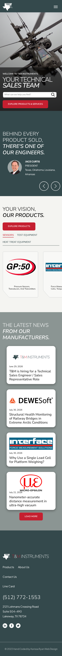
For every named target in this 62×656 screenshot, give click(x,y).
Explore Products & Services (25, 104)
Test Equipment (27, 235)
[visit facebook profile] (11, 625)
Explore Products (19, 226)
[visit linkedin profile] (5, 625)
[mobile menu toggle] (55, 7)
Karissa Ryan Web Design (44, 648)
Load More (31, 516)
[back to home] (8, 7)
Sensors (8, 235)
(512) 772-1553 (22, 597)
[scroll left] (44, 186)
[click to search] (53, 95)
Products (8, 567)
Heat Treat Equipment (17, 242)
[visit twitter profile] (18, 625)
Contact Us (10, 576)
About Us (23, 567)
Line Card (9, 586)
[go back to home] (26, 557)
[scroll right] (55, 186)
